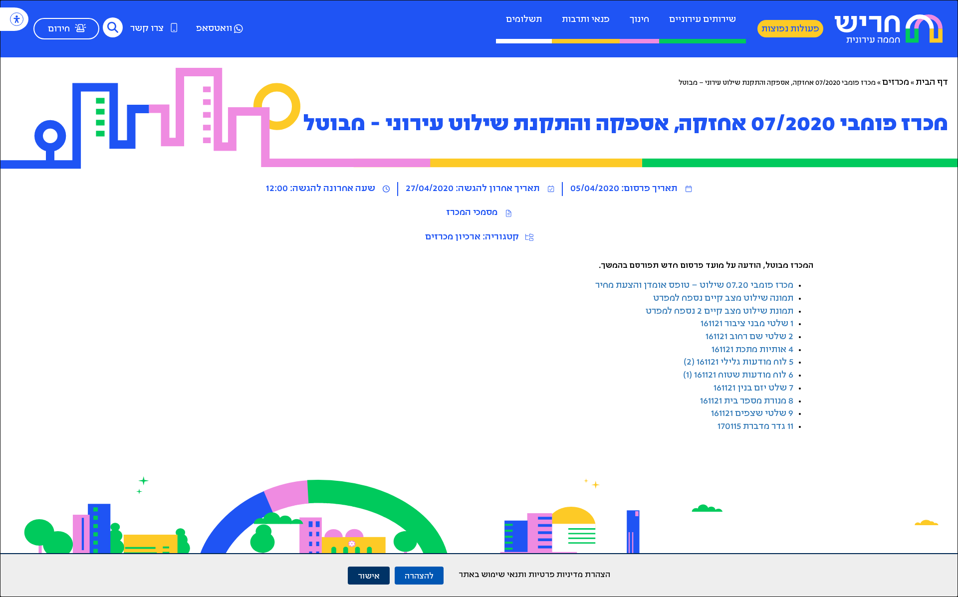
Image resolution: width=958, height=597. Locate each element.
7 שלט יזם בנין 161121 (753, 389)
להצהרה (419, 575)
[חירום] (80, 27)
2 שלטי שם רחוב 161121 (749, 337)
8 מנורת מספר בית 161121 (746, 401)
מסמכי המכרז (471, 213)
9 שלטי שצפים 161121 (752, 414)
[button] (113, 27)
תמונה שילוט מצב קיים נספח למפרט (723, 299)
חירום (59, 29)
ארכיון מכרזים (452, 237)
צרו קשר (147, 29)
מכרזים (895, 83)
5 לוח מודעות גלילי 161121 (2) (738, 363)
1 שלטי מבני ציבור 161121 (747, 324)
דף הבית (932, 83)
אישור (369, 575)
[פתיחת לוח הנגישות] (16, 19)
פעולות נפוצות (790, 29)
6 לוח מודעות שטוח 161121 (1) (738, 376)
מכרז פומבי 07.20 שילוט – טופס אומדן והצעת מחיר (694, 286)
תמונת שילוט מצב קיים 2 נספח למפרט (719, 312)
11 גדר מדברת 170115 (755, 427)
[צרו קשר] (174, 27)
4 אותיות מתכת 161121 (752, 350)
